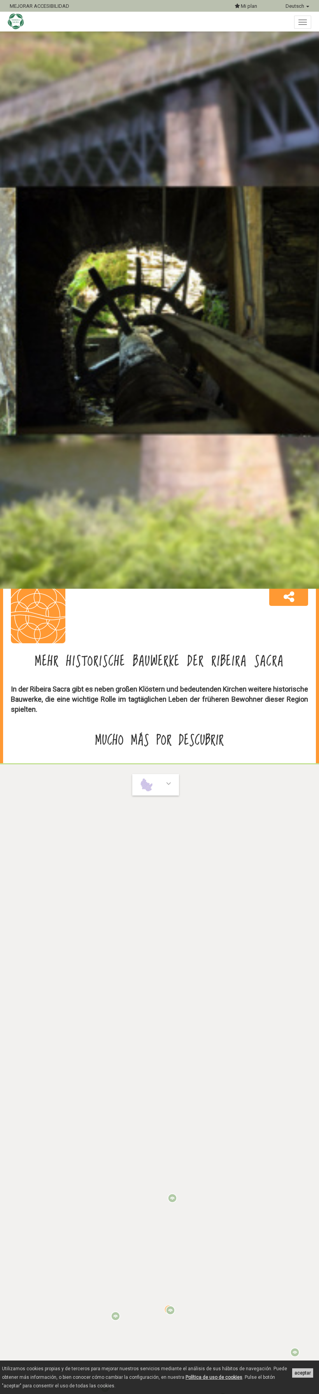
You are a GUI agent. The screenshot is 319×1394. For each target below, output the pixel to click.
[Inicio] (20, 21)
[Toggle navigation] (302, 22)
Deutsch (295, 6)
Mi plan (248, 6)
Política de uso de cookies (214, 1377)
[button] (288, 597)
